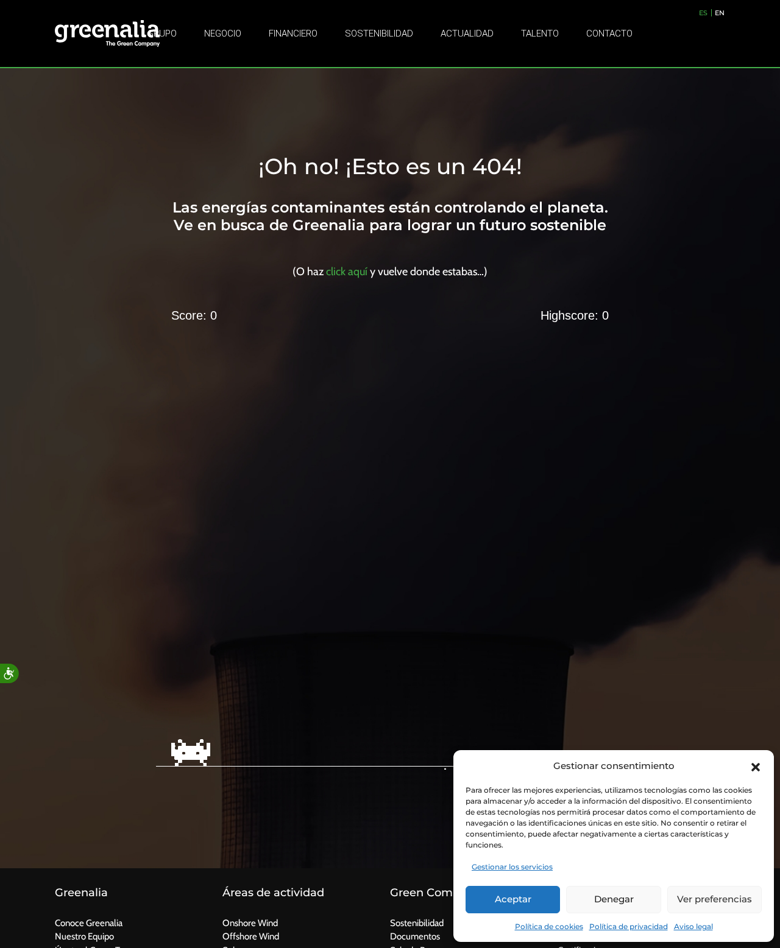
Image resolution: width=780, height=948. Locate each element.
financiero (293, 33)
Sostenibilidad (379, 33)
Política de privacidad (628, 926)
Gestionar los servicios (512, 866)
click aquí (346, 271)
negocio (222, 33)
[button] (756, 766)
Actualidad (467, 33)
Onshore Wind (250, 923)
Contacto (609, 33)
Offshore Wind (250, 936)
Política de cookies (549, 926)
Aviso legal (693, 926)
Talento (540, 33)
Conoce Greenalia (88, 923)
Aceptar (513, 899)
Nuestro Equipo (84, 936)
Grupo (162, 33)
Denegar (614, 899)
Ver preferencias (714, 899)
